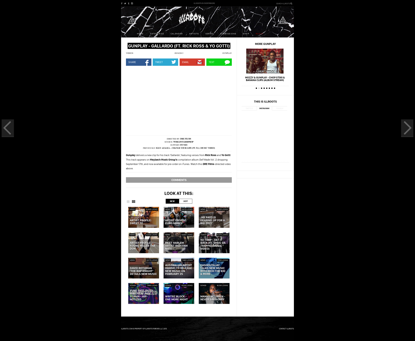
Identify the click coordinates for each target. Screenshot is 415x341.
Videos (129, 53)
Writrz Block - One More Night (176, 298)
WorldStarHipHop (183, 141)
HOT (186, 201)
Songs (133, 285)
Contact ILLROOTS (286, 329)
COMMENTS (179, 180)
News (132, 209)
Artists (194, 33)
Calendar (177, 33)
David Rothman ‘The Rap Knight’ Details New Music (143, 271)
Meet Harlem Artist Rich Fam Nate (176, 245)
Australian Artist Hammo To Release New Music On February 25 (178, 270)
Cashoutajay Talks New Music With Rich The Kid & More (212, 270)
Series (210, 33)
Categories (157, 33)
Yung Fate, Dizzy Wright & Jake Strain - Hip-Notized (141, 295)
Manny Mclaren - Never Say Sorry (212, 298)
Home (140, 33)
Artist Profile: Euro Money (176, 222)
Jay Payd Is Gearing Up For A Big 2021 (212, 220)
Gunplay (227, 53)
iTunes (183, 145)
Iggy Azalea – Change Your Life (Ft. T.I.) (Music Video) (185, 148)
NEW (172, 201)
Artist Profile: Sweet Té (141, 222)
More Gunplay (265, 44)
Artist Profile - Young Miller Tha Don (142, 245)
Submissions (228, 33)
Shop (246, 33)
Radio (259, 33)
